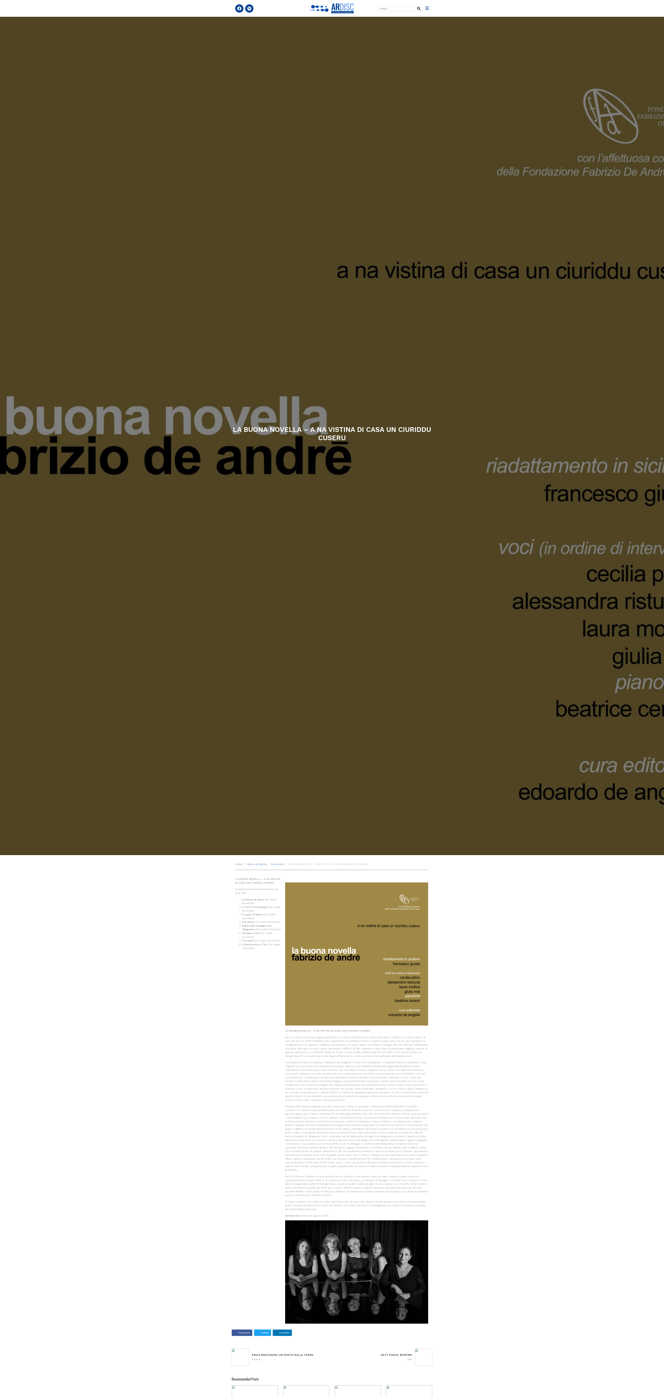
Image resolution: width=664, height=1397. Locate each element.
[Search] (418, 8)
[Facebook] (239, 8)
